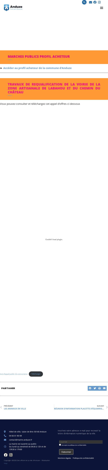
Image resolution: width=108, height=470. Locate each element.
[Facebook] (94, 2)
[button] (101, 7)
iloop (6, 463)
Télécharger (35, 374)
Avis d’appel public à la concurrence (14, 374)
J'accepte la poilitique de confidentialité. (74, 445)
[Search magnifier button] (84, 2)
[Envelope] (90, 2)
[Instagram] (99, 2)
